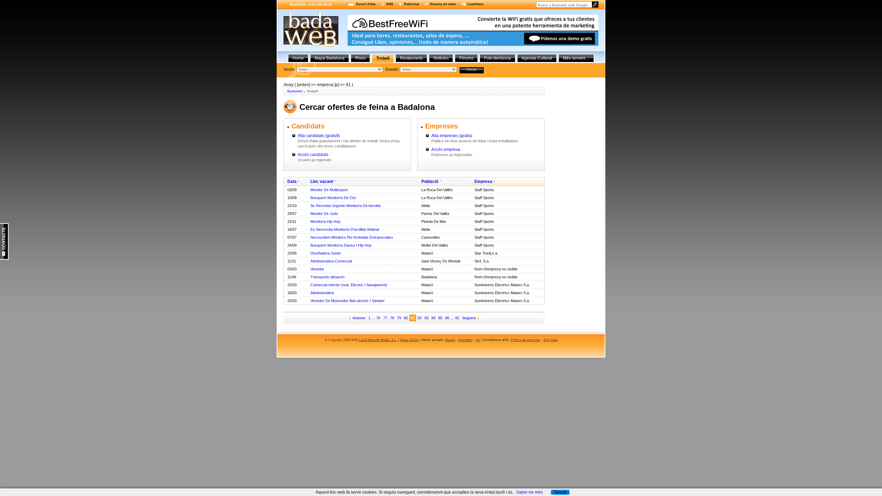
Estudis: (392, 69)
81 (413, 318)
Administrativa (322, 293)
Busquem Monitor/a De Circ (333, 198)
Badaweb (294, 91)
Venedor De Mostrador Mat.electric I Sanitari (347, 301)
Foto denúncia (497, 58)
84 (433, 318)
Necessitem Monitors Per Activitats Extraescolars (351, 237)
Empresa (483, 181)
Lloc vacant (321, 181)
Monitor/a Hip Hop (325, 221)
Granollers (465, 340)
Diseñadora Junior (325, 253)
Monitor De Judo (324, 213)
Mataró (450, 340)
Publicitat (411, 4)
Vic (478, 340)
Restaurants (411, 58)
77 (385, 318)
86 (447, 318)
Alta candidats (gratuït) (319, 135)
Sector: (290, 69)
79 (399, 318)
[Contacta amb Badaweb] (4, 258)
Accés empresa (445, 149)
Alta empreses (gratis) (451, 135)
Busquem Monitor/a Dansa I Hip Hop (340, 245)
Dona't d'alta (366, 4)
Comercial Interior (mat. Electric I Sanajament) (348, 285)
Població (429, 181)
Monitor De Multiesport (329, 190)
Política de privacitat (525, 340)
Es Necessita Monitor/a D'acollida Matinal (344, 229)
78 (392, 318)
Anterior (359, 318)
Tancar (560, 492)
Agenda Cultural (537, 58)
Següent (469, 318)
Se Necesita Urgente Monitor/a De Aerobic (345, 206)
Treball (382, 58)
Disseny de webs (443, 4)
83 (426, 318)
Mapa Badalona (330, 58)
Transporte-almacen (327, 277)
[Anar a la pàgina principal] (311, 45)
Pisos (360, 58)
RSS (390, 4)
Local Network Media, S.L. (378, 340)
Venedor (317, 269)
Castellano (475, 4)
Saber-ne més (529, 492)
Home (298, 58)
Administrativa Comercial (331, 261)
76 (378, 318)
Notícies (441, 58)
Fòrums (466, 58)
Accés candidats (313, 154)
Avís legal (550, 340)
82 (420, 318)
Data (292, 181)
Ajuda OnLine (409, 340)
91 (457, 318)
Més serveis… (576, 58)
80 (406, 318)
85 (440, 318)
